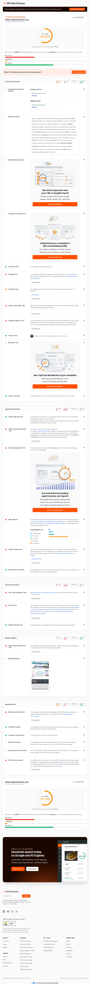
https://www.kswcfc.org (16, 19)
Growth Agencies (48, 947)
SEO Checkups (7, 963)
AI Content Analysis (25, 941)
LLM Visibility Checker (26, 957)
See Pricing (32, 869)
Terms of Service (65, 978)
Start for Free (18, 869)
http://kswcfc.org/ (51, 592)
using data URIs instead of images (55, 523)
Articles (5, 947)
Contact (5, 966)
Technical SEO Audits (26, 963)
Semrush (68, 953)
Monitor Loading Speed (55, 510)
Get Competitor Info (55, 257)
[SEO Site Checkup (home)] (14, 3)
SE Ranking (69, 950)
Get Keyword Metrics (55, 204)
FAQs (4, 959)
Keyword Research (25, 953)
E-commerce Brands (49, 944)
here (60, 766)
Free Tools (6, 941)
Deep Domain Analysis (26, 947)
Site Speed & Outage (26, 960)
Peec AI (68, 944)
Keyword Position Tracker (27, 950)
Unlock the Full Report (77, 9)
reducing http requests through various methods (49, 521)
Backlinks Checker (25, 944)
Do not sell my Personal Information (47, 983)
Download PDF (79, 17)
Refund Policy (83, 978)
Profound (68, 947)
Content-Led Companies (50, 941)
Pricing (5, 944)
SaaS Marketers (48, 950)
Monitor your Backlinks (55, 386)
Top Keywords (24, 966)
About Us (5, 956)
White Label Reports (26, 969)
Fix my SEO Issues (78, 72)
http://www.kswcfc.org (36, 592)
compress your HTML (43, 431)
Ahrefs (68, 941)
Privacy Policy (75, 978)
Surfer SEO (69, 957)
